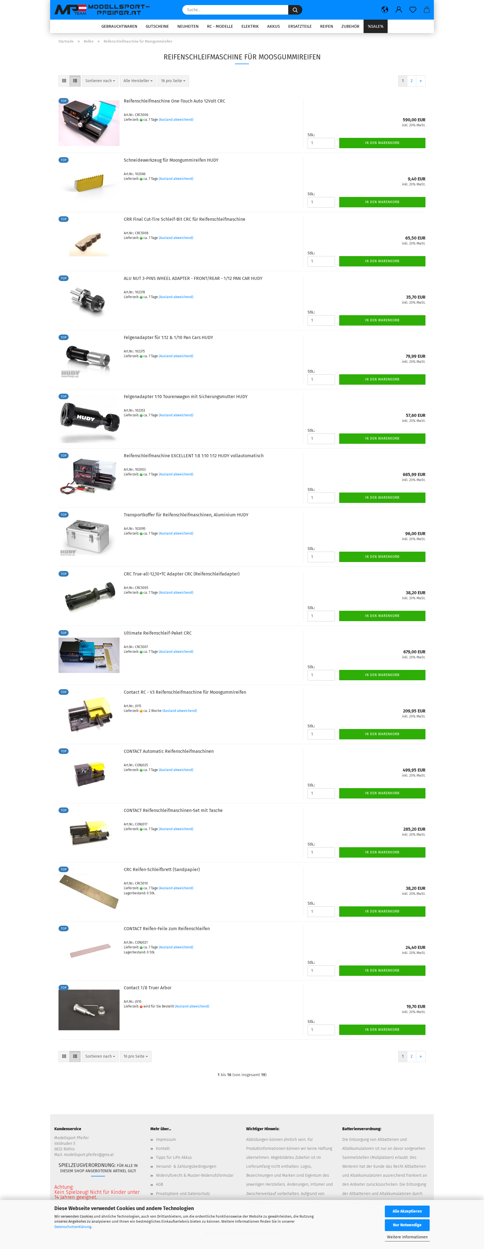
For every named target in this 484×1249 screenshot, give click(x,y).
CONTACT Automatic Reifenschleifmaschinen (169, 751)
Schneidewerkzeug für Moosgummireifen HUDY (171, 160)
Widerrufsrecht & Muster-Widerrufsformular (195, 1175)
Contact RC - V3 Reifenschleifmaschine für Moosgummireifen (185, 692)
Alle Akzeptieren (407, 1211)
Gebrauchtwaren (119, 26)
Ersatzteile (300, 26)
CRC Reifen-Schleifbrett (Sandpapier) (162, 869)
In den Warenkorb (382, 143)
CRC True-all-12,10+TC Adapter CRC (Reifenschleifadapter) (181, 574)
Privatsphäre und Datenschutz (183, 1193)
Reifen (326, 26)
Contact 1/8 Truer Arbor (147, 987)
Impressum (166, 1139)
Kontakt (163, 1148)
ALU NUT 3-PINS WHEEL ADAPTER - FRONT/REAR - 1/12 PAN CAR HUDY (193, 278)
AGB (159, 1184)
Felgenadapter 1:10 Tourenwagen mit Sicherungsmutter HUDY (186, 396)
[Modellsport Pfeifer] (104, 10)
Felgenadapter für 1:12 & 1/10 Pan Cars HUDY (168, 337)
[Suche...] (295, 10)
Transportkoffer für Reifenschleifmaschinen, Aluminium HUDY (186, 514)
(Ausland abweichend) (176, 120)
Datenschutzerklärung (72, 1227)
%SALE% (375, 26)
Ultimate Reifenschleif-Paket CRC (158, 633)
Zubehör (350, 26)
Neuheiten (188, 26)
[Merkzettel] (413, 10)
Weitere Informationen (407, 1237)
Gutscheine (157, 26)
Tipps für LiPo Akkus (174, 1157)
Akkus (273, 26)
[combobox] (100, 81)
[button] (385, 10)
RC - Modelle (220, 26)
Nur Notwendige (407, 1225)
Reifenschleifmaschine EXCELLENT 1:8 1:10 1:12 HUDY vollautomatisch (194, 455)
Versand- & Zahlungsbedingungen (186, 1166)
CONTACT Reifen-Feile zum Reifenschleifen (167, 928)
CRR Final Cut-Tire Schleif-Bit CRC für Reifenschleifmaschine (184, 219)
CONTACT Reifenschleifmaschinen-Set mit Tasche (173, 810)
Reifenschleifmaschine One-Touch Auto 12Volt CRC (174, 101)
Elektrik (250, 26)
